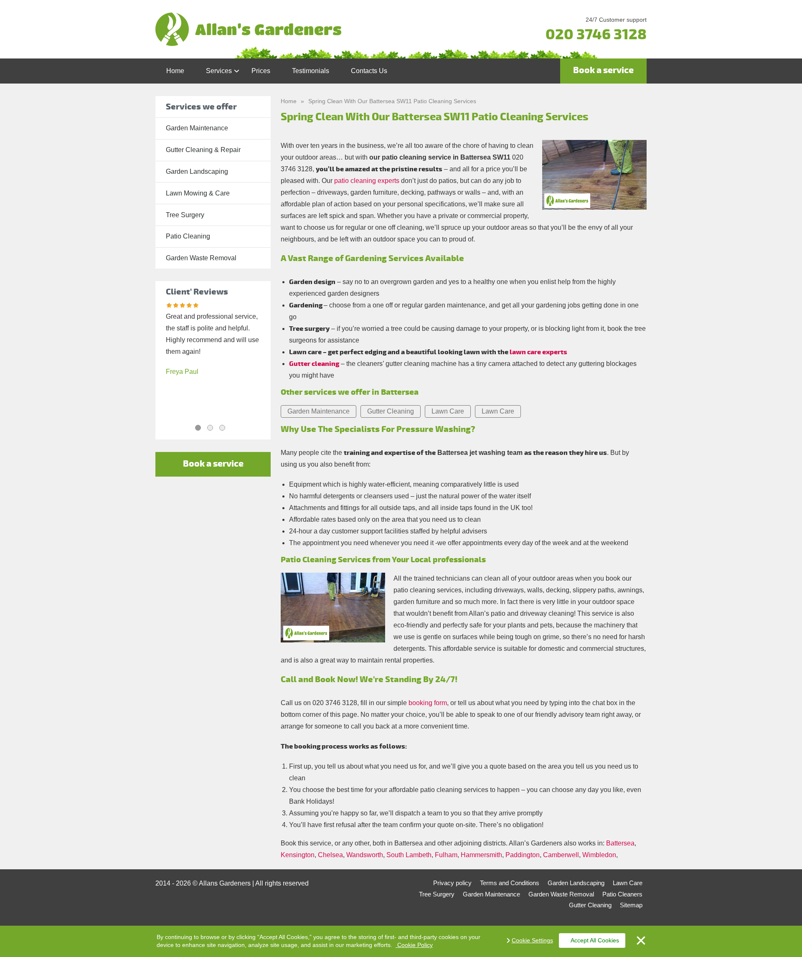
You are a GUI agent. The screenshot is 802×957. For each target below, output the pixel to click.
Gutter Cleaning (390, 411)
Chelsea (330, 854)
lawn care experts (538, 352)
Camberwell (561, 854)
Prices (260, 70)
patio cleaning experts (366, 180)
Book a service (603, 70)
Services (219, 70)
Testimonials (310, 70)
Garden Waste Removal (201, 257)
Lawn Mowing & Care (198, 193)
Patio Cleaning (188, 236)
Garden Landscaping (197, 171)
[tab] (198, 428)
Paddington (522, 854)
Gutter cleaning (314, 364)
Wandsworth (364, 854)
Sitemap (631, 905)
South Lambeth (408, 854)
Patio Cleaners (622, 894)
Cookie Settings (532, 940)
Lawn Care (447, 411)
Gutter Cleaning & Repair (203, 149)
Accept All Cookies (595, 940)
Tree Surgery (185, 214)
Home (175, 70)
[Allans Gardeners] (319, 29)
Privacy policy (452, 882)
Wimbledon (599, 854)
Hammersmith (481, 854)
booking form (428, 702)
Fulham (446, 854)
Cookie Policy (414, 945)
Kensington (298, 854)
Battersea (620, 843)
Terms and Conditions (509, 882)
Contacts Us (369, 70)
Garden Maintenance (197, 128)
